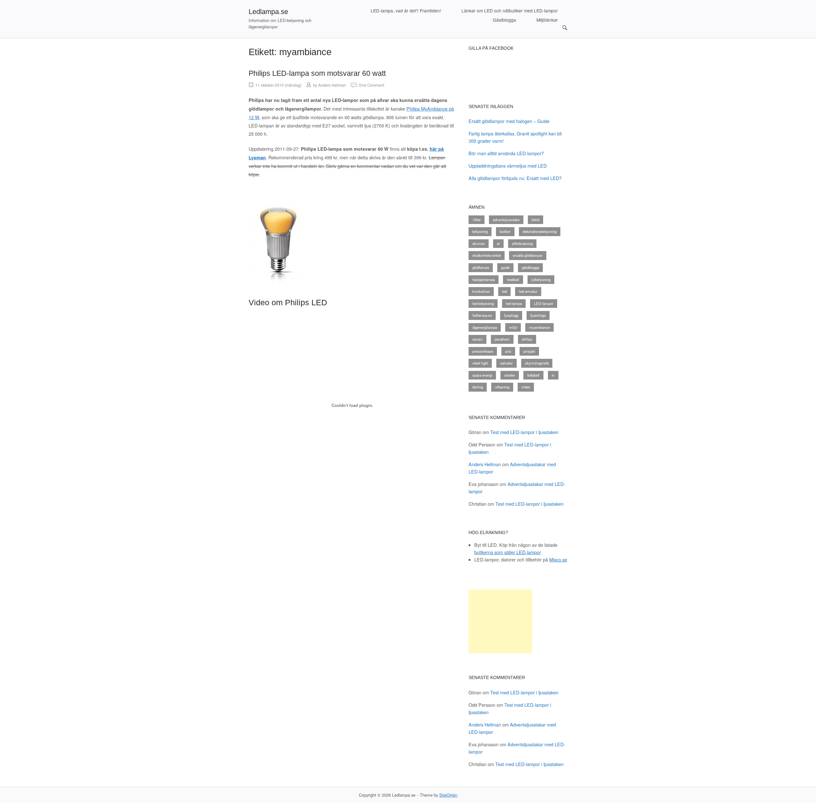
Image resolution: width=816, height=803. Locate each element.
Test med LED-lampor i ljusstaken (524, 432)
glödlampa (480, 267)
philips (527, 339)
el (498, 243)
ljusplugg (511, 315)
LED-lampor (543, 303)
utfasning (502, 386)
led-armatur (528, 291)
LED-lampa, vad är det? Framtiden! (406, 10)
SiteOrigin (448, 795)
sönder (509, 375)
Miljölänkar (547, 20)
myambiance (539, 327)
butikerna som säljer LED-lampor (507, 552)
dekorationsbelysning (540, 231)
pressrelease (482, 351)
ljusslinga (538, 315)
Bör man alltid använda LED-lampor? (506, 153)
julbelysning (540, 279)
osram (477, 339)
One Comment (371, 85)
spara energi (482, 375)
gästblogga (530, 267)
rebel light (480, 362)
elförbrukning (522, 243)
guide (505, 267)
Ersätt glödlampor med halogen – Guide (509, 121)
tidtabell (533, 375)
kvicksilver (481, 291)
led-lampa (514, 303)
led (504, 291)
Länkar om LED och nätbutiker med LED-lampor (510, 10)
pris (508, 351)
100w (476, 219)
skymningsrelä (537, 362)
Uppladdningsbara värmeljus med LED (508, 165)
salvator (506, 362)
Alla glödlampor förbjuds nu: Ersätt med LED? (515, 178)
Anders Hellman (332, 85)
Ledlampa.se (268, 12)
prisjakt (529, 351)
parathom (502, 339)
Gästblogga (504, 20)
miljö (513, 327)
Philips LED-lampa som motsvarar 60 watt (317, 73)
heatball (513, 279)
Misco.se (558, 559)
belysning (480, 231)
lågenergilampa (484, 327)
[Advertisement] (500, 621)
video (525, 386)
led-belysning (483, 303)
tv (553, 375)
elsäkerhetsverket (486, 255)
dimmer (478, 243)
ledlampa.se (482, 315)
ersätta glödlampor (528, 255)
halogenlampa (483, 279)
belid (535, 219)
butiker (505, 231)
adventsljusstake (506, 219)
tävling (477, 386)
